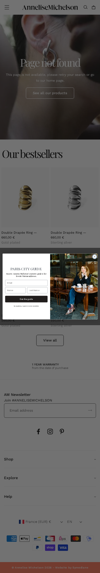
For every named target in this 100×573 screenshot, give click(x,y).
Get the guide (26, 299)
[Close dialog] (94, 256)
